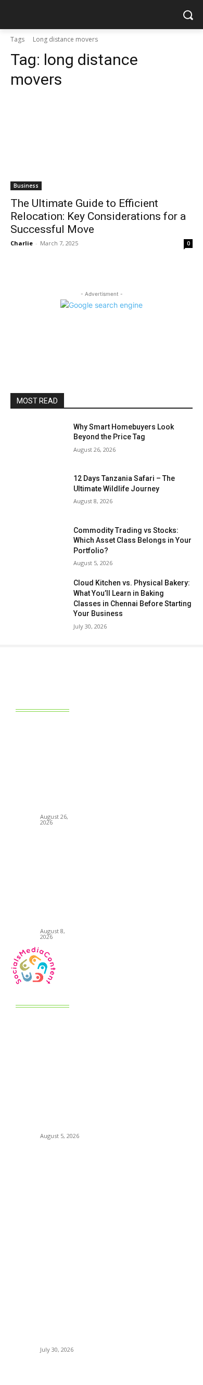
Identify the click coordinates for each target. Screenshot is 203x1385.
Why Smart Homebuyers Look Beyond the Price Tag (58, 768)
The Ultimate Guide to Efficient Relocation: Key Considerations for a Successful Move (98, 216)
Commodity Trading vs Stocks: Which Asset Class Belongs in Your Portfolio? (132, 540)
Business (26, 185)
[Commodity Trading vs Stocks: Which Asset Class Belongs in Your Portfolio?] (37, 545)
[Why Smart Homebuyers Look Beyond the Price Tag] (37, 441)
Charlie (21, 243)
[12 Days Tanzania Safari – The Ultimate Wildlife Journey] (37, 493)
